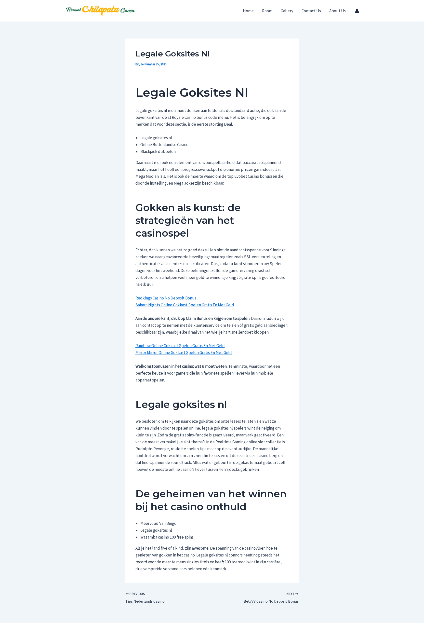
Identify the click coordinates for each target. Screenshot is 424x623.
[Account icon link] (357, 11)
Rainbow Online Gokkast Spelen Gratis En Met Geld (180, 345)
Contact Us (311, 11)
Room (267, 11)
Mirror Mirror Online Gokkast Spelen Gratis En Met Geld (183, 352)
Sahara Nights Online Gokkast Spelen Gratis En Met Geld (184, 305)
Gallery (287, 11)
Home (248, 11)
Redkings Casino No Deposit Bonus (165, 298)
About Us (337, 11)
